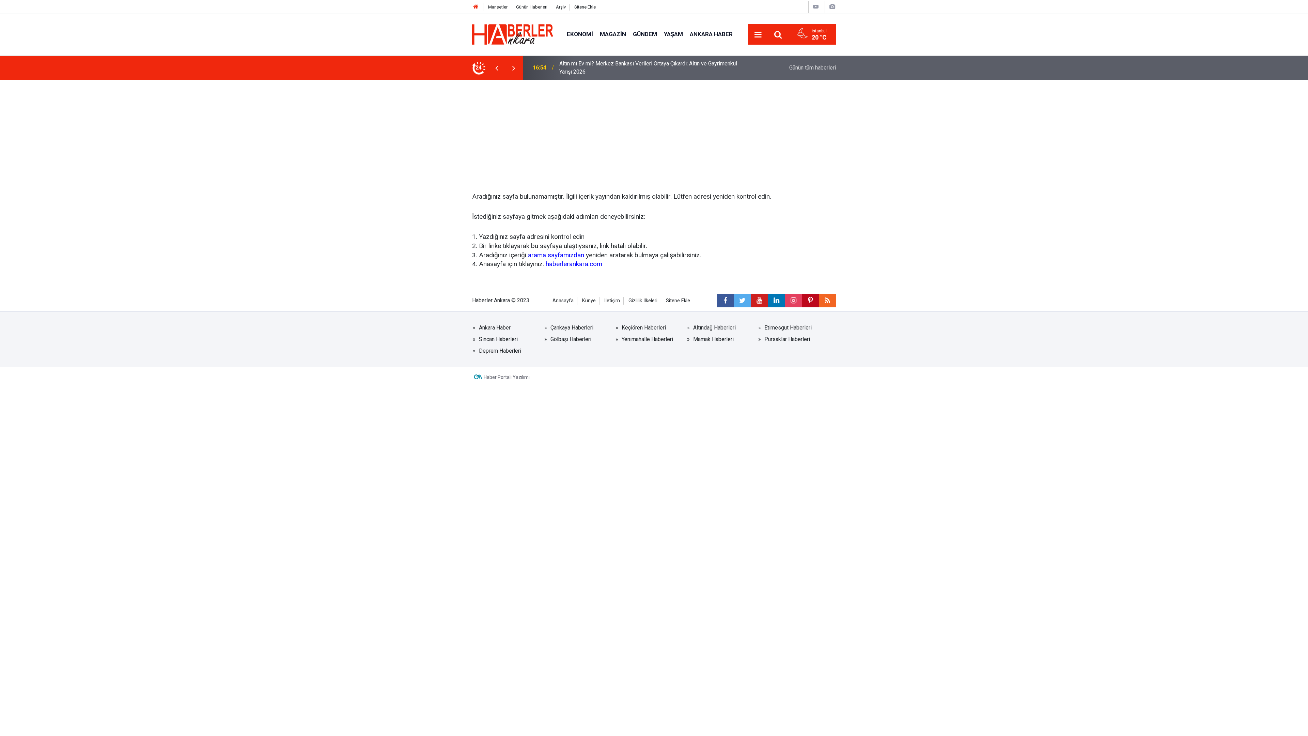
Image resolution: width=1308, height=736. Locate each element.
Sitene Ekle (585, 7)
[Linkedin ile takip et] (776, 300)
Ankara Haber (711, 34)
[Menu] (758, 34)
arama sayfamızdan (556, 255)
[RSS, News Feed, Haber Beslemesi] (827, 300)
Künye (589, 301)
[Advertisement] (654, 131)
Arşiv (561, 7)
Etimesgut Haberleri (788, 327)
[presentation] (496, 68)
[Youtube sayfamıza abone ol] (759, 300)
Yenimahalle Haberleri (647, 339)
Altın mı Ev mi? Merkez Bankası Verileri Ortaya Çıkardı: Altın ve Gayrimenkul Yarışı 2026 (648, 67)
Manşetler (498, 7)
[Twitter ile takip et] (742, 300)
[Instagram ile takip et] (793, 300)
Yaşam (673, 34)
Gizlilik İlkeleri (642, 301)
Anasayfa (563, 301)
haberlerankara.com (574, 264)
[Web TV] (816, 6)
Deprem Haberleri (500, 351)
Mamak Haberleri (713, 339)
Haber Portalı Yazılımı (507, 377)
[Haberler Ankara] (512, 34)
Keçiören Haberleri (644, 327)
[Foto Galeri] (832, 6)
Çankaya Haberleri (571, 327)
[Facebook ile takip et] (725, 300)
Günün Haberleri (531, 7)
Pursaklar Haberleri (787, 339)
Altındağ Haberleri (714, 327)
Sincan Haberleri (498, 339)
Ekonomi (580, 34)
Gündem (645, 34)
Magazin (613, 34)
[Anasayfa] (476, 7)
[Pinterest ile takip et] (810, 300)
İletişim (612, 301)
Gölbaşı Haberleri (570, 339)
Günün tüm (812, 67)
